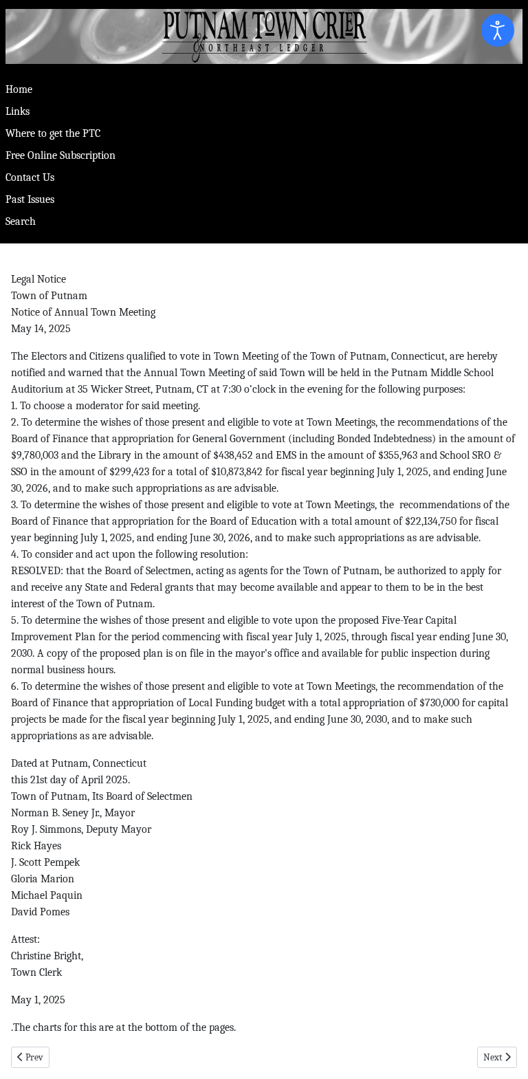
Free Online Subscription (61, 155)
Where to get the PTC (53, 133)
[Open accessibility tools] (497, 30)
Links (18, 111)
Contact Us (30, 177)
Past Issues (30, 199)
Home (19, 89)
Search (21, 221)
